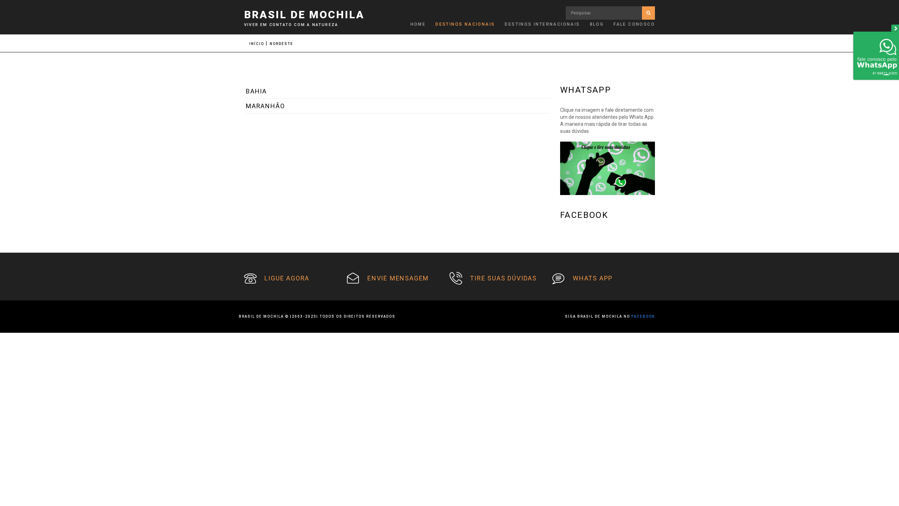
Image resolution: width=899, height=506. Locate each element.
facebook (643, 316)
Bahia (256, 91)
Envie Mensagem (398, 278)
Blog (597, 24)
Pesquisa (648, 13)
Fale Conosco (634, 24)
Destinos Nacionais (465, 24)
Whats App (593, 278)
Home (418, 24)
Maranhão (265, 106)
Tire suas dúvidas (503, 278)
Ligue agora (286, 278)
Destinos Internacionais (542, 24)
